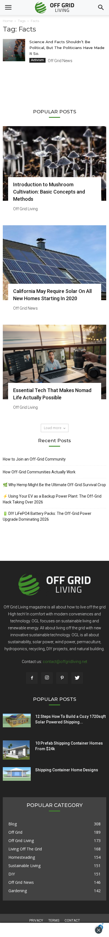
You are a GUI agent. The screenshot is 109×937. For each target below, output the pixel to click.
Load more (52, 427)
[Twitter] (77, 678)
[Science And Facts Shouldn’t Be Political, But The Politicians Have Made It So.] (14, 50)
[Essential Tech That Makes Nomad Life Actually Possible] (54, 362)
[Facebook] (31, 678)
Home (8, 21)
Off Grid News (60, 60)
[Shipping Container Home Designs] (17, 774)
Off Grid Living (25, 209)
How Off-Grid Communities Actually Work (39, 472)
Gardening (17, 890)
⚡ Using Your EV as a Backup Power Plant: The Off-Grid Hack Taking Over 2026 (52, 499)
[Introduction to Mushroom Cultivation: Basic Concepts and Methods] (54, 163)
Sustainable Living (24, 865)
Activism (37, 60)
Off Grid (15, 832)
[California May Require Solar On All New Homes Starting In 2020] (54, 262)
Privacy (36, 921)
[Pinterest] (62, 678)
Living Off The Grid (25, 849)
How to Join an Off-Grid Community (34, 459)
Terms (53, 921)
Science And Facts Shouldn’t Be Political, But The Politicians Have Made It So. (67, 48)
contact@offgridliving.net (65, 661)
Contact (72, 921)
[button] (101, 7)
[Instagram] (47, 678)
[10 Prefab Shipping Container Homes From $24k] (16, 750)
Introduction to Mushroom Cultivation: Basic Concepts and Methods (49, 192)
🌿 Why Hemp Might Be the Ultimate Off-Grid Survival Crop (54, 485)
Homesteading (21, 857)
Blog (12, 823)
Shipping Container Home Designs (66, 770)
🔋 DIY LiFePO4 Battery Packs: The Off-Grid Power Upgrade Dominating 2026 (47, 516)
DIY (11, 874)
